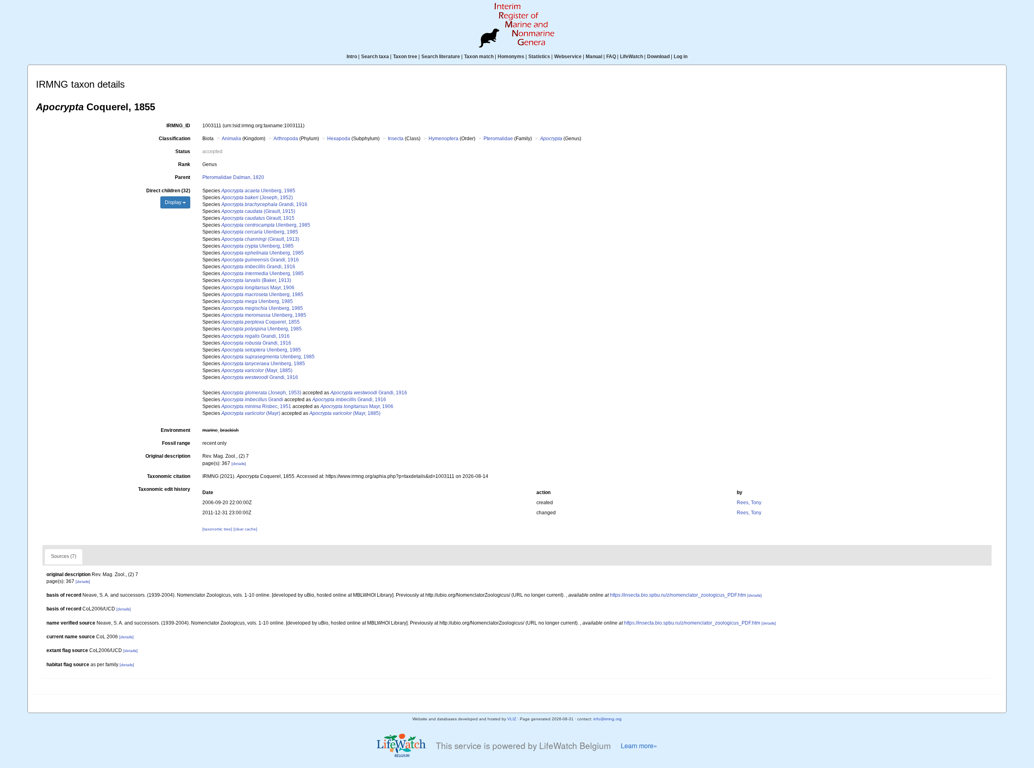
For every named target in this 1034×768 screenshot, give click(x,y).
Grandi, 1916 (264, 204)
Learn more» (639, 745)
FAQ (611, 56)
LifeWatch (631, 56)
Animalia (231, 138)
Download (658, 56)
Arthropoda (285, 138)
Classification (174, 138)
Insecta (396, 138)
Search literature (440, 56)
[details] (238, 463)
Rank (184, 164)
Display (174, 202)
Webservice (568, 56)
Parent (182, 177)
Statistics (539, 56)
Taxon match (479, 56)
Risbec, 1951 (256, 406)
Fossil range (176, 443)
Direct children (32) (168, 191)
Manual (594, 56)
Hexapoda (338, 138)
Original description (167, 456)
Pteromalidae (498, 138)
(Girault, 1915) (258, 211)
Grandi (252, 399)
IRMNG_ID (178, 125)
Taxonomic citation (168, 476)
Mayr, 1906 (257, 287)
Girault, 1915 (257, 218)
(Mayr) (250, 413)
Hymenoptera (443, 138)
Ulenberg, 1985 (258, 191)
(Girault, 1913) (260, 239)
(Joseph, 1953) (261, 393)
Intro (352, 56)
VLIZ (511, 719)
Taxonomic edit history (164, 489)
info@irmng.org (607, 719)
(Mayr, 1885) (256, 370)
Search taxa (375, 56)
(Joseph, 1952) (257, 197)
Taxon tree (405, 56)
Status (182, 151)
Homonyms (511, 56)
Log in (680, 56)
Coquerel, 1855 (260, 322)
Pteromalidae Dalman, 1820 (233, 177)
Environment (175, 430)
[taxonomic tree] (217, 529)
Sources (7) (63, 556)
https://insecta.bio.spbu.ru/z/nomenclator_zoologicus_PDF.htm (678, 595)
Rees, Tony (749, 502)
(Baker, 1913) (256, 280)
